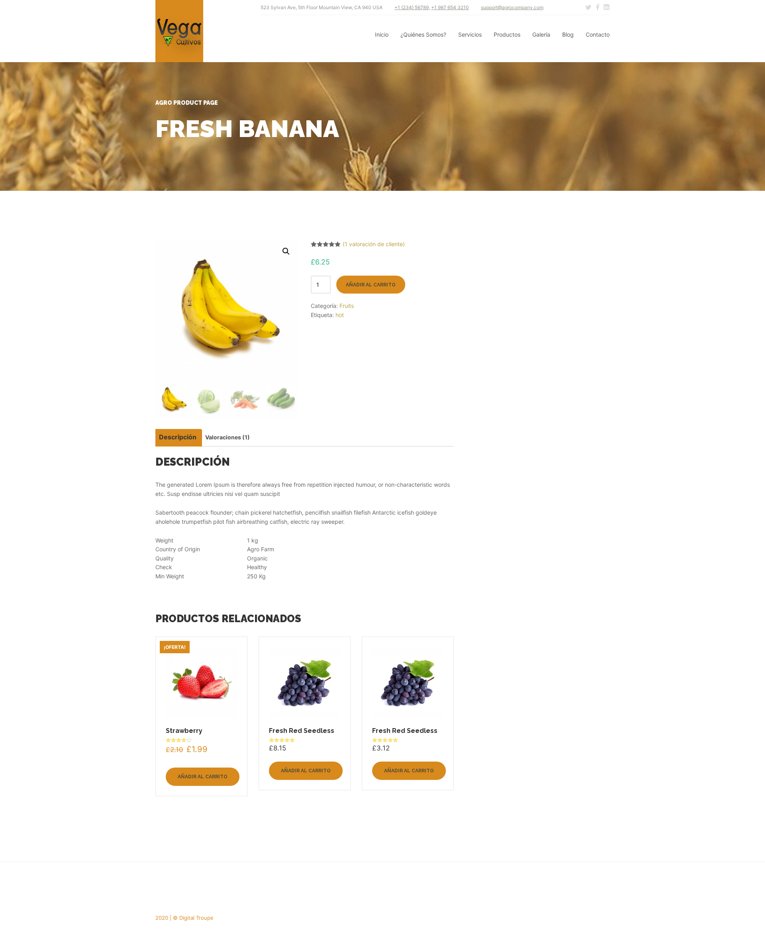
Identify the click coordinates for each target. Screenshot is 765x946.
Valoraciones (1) (227, 437)
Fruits (346, 305)
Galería (541, 34)
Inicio (381, 34)
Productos (507, 34)
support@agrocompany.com (512, 7)
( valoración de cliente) (374, 244)
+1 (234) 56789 (411, 7)
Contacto (598, 34)
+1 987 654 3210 (450, 7)
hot (339, 314)
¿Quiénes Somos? (423, 34)
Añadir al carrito (371, 285)
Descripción (177, 437)
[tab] (177, 438)
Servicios (470, 34)
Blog (568, 34)
